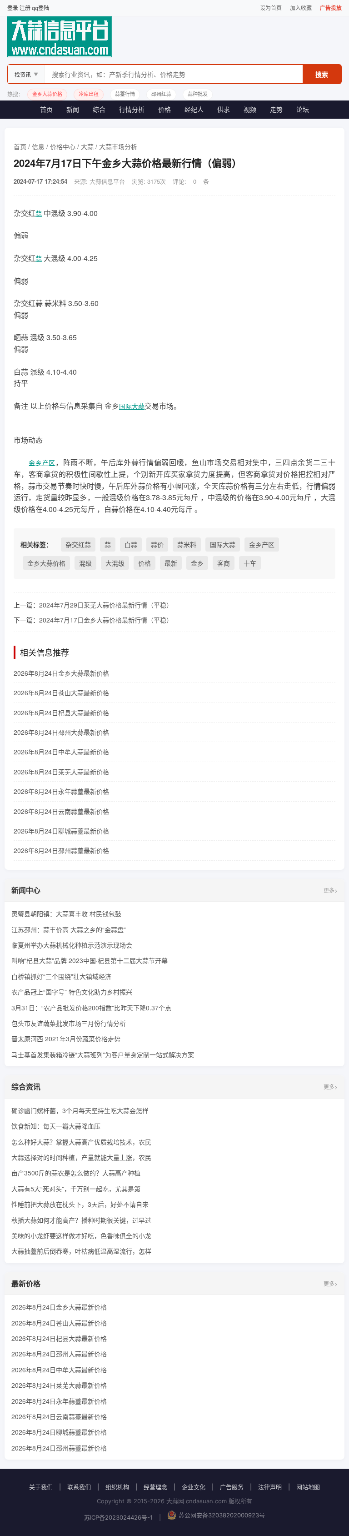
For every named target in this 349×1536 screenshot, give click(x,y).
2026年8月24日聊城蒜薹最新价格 (61, 830)
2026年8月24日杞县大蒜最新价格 (61, 712)
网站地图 (308, 1487)
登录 (12, 8)
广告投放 (331, 8)
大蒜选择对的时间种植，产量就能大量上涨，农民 (81, 1157)
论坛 (302, 109)
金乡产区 (42, 462)
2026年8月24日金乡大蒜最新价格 (61, 673)
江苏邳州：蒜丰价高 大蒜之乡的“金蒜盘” (68, 929)
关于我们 (41, 1487)
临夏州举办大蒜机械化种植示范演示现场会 (71, 944)
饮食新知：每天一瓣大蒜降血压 (55, 1125)
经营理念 (155, 1487)
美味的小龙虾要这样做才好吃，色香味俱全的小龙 (81, 1235)
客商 (223, 562)
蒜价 (157, 544)
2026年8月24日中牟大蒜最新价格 (61, 751)
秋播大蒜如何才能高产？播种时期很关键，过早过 (81, 1220)
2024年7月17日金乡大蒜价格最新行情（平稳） (106, 619)
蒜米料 (186, 544)
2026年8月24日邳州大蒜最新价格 (61, 732)
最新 (171, 562)
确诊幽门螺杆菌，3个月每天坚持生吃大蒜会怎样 (80, 1110)
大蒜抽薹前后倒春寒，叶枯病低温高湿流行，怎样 (81, 1250)
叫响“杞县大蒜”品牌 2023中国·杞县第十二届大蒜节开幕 (89, 960)
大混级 (115, 562)
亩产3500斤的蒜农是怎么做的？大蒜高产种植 (75, 1172)
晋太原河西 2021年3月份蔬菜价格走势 (65, 1038)
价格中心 (62, 146)
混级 (85, 562)
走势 (276, 109)
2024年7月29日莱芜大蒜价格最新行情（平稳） (106, 604)
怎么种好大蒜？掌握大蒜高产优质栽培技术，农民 (81, 1141)
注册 (25, 8)
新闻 (72, 109)
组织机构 (117, 1487)
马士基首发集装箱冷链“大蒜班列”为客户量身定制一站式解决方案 (102, 1054)
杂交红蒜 (78, 544)
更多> (331, 890)
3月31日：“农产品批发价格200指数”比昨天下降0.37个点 (91, 1007)
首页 (46, 109)
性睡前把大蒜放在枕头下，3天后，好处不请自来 (80, 1204)
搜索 (321, 74)
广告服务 (232, 1487)
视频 (250, 109)
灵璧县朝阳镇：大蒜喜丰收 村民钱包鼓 (66, 913)
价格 (164, 109)
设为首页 (271, 8)
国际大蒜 (222, 544)
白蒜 (131, 544)
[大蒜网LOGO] (174, 36)
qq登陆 (40, 8)
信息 (38, 146)
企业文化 (193, 1487)
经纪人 (194, 109)
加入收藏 (301, 8)
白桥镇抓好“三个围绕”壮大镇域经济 (61, 976)
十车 (250, 562)
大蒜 (87, 146)
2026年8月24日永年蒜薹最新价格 (61, 791)
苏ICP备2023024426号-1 (118, 1517)
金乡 (197, 562)
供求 (223, 109)
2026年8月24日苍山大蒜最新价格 (61, 692)
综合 (99, 109)
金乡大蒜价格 (46, 562)
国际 (125, 406)
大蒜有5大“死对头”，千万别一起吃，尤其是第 (75, 1188)
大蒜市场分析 (118, 146)
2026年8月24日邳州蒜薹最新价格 (61, 850)
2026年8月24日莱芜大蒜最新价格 (61, 771)
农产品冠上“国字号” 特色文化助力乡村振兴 (71, 991)
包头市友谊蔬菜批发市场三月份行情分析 (68, 1023)
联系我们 (79, 1487)
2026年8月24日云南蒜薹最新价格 (61, 811)
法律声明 (270, 1487)
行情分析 (132, 109)
